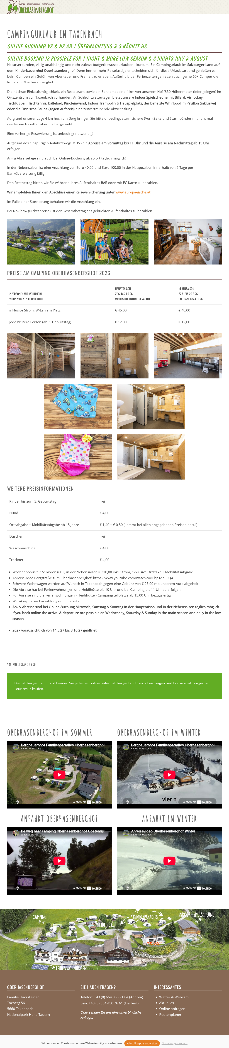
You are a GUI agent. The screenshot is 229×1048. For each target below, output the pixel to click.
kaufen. (37, 689)
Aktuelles (166, 1002)
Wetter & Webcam (174, 997)
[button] (220, 7)
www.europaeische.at (133, 192)
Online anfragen (172, 1008)
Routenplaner (170, 1014)
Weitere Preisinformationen (40, 488)
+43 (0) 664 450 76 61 (106, 1003)
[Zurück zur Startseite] (30, 7)
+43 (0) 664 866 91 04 (111, 997)
